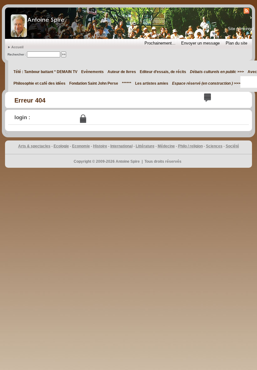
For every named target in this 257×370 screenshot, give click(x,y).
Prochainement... (160, 43)
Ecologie (61, 146)
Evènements (92, 72)
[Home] (37, 23)
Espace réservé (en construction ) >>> (206, 83)
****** (126, 83)
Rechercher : (17, 54)
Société (232, 146)
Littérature (145, 146)
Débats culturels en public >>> (217, 72)
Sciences (214, 146)
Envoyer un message (200, 43)
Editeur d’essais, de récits (163, 72)
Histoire (100, 146)
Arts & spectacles (34, 146)
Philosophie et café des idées (39, 83)
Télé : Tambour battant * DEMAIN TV (45, 72)
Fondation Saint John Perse (93, 83)
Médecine (166, 146)
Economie (81, 146)
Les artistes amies (151, 83)
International (121, 146)
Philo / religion (190, 146)
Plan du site (236, 43)
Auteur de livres (122, 72)
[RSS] (245, 10)
